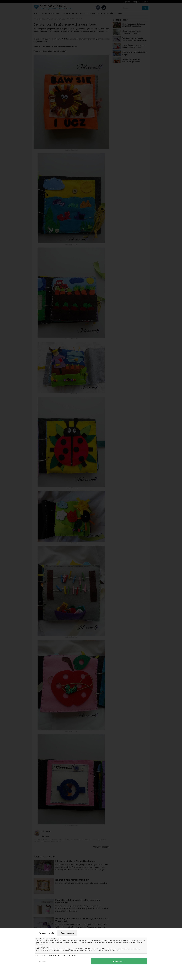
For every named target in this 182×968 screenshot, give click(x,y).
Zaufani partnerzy (67, 933)
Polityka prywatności (46, 933)
